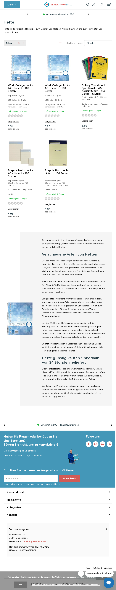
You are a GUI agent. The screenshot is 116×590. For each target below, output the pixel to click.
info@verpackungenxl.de (23, 450)
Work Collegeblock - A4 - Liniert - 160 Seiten (20, 88)
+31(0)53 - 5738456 (32, 455)
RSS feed (97, 568)
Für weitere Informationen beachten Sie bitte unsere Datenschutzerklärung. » (66, 584)
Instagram (95, 444)
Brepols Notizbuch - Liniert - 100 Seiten (57, 172)
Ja (102, 577)
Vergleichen (13, 121)
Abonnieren (69, 478)
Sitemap (108, 568)
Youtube (109, 444)
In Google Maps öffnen (35, 541)
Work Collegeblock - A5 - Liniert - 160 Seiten (57, 88)
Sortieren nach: (74, 43)
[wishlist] (101, 4)
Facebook (89, 444)
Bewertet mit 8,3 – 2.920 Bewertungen (60, 424)
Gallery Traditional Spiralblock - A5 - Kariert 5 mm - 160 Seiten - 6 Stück (93, 89)
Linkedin (102, 444)
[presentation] (29, 14)
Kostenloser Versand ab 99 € (60, 14)
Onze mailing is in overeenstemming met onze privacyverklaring (32, 484)
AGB (88, 568)
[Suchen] (87, 4)
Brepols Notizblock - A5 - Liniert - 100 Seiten (20, 173)
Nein (20, 584)
